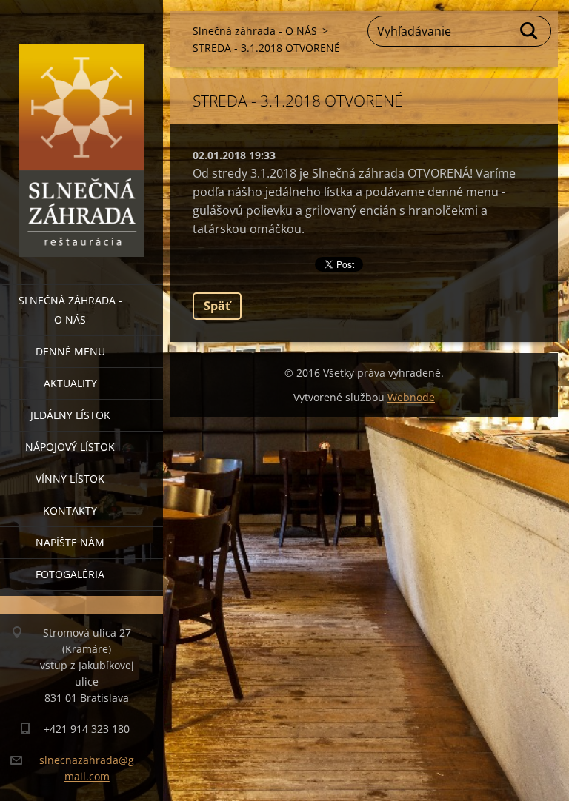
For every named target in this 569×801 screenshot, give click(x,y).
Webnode (411, 397)
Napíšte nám (70, 542)
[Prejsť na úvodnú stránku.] (81, 133)
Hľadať (529, 31)
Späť (217, 306)
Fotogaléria (70, 574)
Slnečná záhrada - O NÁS (70, 309)
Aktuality (70, 383)
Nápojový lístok (70, 447)
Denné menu (70, 351)
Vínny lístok (70, 479)
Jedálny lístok (70, 415)
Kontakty (70, 510)
